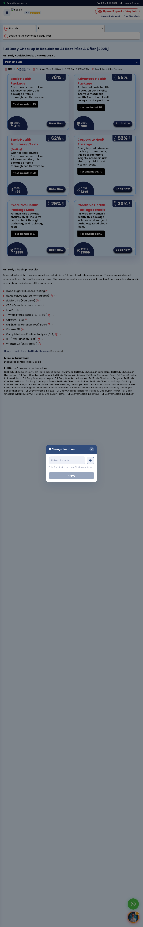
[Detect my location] (90, 460)
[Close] (91, 449)
